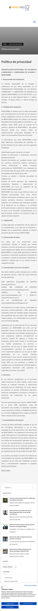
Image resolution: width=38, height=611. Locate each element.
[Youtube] (32, 15)
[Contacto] (35, 15)
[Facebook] (29, 15)
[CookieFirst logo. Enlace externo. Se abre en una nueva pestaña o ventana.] (2, 587)
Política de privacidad (30, 585)
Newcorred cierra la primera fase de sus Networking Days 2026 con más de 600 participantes (20, 512)
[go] (32, 488)
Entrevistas (8, 578)
